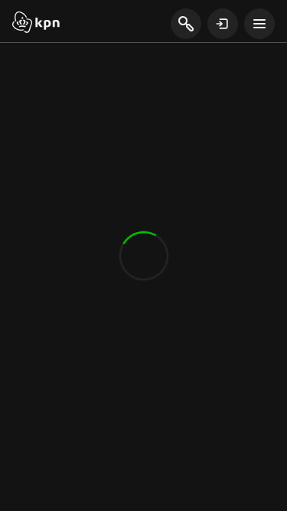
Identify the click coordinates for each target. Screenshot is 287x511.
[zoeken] (186, 24)
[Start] (36, 23)
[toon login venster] (222, 23)
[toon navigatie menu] (259, 23)
